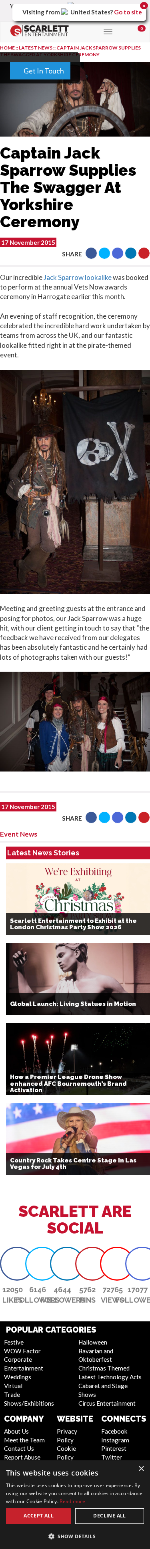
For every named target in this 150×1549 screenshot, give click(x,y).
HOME (7, 48)
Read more (72, 1501)
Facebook (114, 1431)
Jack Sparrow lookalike (78, 277)
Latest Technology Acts (110, 1376)
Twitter (111, 1457)
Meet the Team (24, 1440)
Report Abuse (22, 1457)
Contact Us (19, 1448)
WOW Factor (22, 1351)
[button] (91, 253)
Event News (18, 834)
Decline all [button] (109, 1515)
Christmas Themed (104, 1368)
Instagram (115, 1440)
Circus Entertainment (107, 1403)
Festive (14, 1342)
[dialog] (75, 1504)
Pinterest (113, 1448)
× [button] (141, 1469)
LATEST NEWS (36, 48)
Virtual (13, 1385)
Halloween (92, 1342)
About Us (16, 1431)
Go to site (128, 12)
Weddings (17, 1376)
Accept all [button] (39, 1515)
